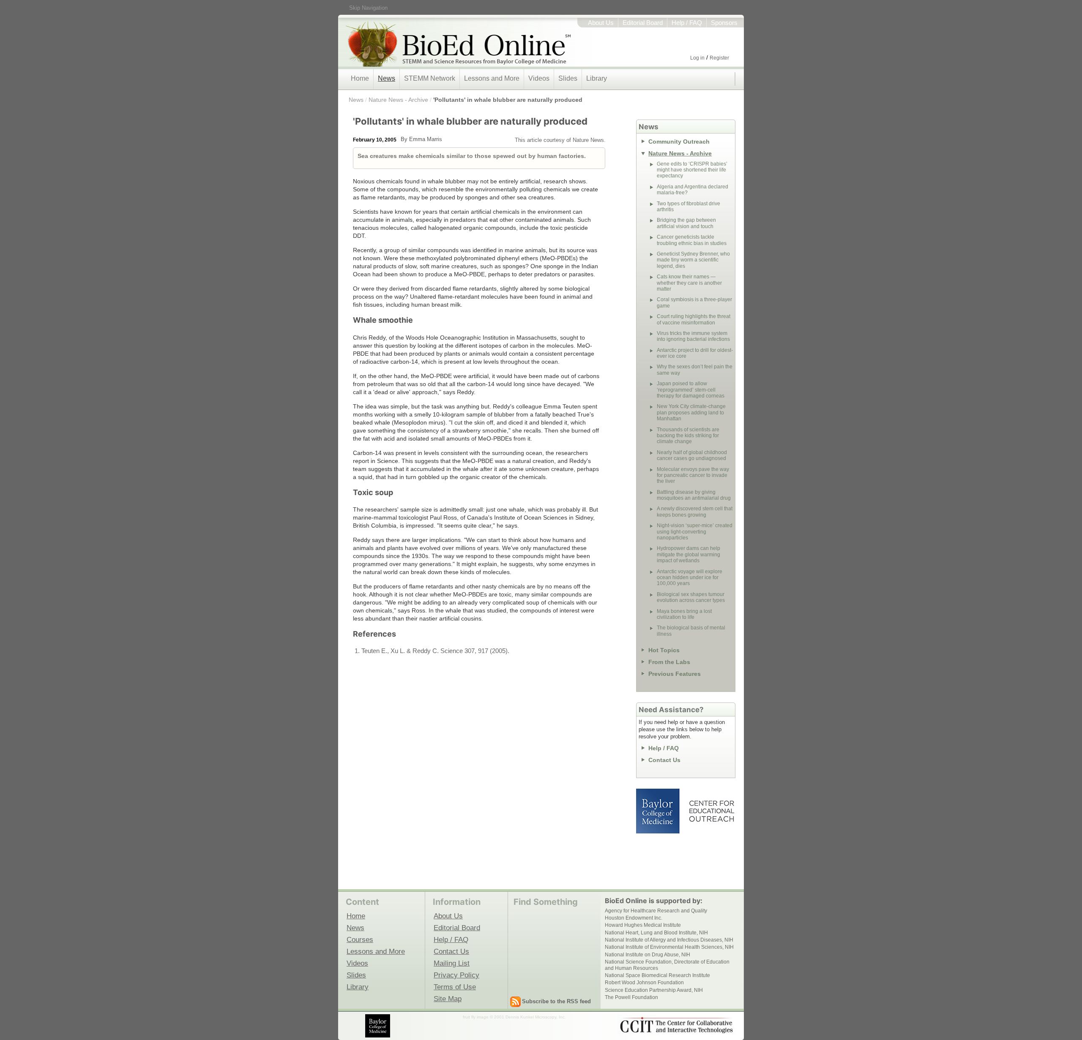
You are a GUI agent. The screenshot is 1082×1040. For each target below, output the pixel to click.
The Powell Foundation (631, 997)
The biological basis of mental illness (691, 631)
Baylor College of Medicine (658, 811)
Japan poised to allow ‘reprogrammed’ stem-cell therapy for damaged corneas (690, 390)
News (386, 78)
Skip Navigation (368, 8)
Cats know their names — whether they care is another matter (689, 283)
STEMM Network (429, 78)
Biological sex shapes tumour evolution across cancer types (691, 597)
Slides (567, 78)
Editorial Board (643, 22)
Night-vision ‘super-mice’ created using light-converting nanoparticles (694, 532)
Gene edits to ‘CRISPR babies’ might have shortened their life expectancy (692, 170)
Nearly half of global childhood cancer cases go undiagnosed (692, 455)
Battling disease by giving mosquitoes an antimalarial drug (694, 495)
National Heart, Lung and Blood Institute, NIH (656, 933)
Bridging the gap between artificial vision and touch (686, 223)
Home (360, 78)
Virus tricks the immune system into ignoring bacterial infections (693, 336)
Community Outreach (679, 141)
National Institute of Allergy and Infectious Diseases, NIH (669, 940)
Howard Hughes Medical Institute (643, 925)
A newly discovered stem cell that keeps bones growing (694, 511)
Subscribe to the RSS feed (556, 1001)
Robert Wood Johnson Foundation (644, 983)
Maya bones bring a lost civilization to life (684, 614)
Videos (538, 78)
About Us (601, 22)
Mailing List (452, 963)
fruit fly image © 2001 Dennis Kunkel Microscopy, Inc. (514, 1017)
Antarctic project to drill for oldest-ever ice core (695, 353)
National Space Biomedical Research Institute (657, 975)
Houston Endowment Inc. (633, 918)
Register (719, 58)
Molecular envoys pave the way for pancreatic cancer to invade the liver (693, 475)
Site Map (448, 998)
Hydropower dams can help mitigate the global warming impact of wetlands (688, 554)
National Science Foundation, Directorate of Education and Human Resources (667, 965)
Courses (360, 939)
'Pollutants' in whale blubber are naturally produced (507, 99)
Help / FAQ (687, 22)
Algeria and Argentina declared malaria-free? (692, 190)
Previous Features (674, 673)
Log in (697, 58)
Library (596, 78)
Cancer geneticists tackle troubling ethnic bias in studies (692, 240)
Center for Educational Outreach (711, 811)
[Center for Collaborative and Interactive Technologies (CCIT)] (676, 1025)
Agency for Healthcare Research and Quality (656, 911)
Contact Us (664, 760)
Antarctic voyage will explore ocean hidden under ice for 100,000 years (689, 578)
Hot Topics (664, 650)
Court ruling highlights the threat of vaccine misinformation (693, 319)
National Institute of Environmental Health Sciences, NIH (669, 947)
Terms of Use (455, 987)
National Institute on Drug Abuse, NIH (647, 955)
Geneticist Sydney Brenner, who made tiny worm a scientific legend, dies (693, 260)
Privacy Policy (456, 975)
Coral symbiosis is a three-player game (694, 302)
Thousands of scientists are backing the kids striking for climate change (688, 436)
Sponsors (724, 22)
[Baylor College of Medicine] (378, 1025)
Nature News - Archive (398, 99)
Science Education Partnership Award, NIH (654, 990)
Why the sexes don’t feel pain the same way (694, 370)
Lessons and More (491, 78)
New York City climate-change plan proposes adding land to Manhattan (691, 412)
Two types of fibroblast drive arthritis (688, 206)
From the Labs (669, 662)
